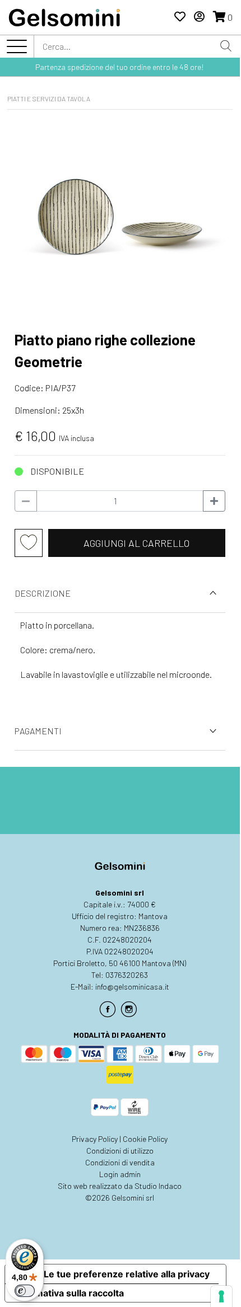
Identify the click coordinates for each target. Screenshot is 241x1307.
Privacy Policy (95, 1139)
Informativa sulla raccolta (69, 1293)
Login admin (120, 1174)
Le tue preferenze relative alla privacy (127, 1274)
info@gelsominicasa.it (132, 986)
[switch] (25, 1291)
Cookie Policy (145, 1139)
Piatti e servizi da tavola (48, 98)
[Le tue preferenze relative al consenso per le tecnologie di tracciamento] (221, 1296)
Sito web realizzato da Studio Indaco (120, 1186)
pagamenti (38, 730)
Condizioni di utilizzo (120, 1150)
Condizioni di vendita (120, 1162)
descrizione (43, 593)
